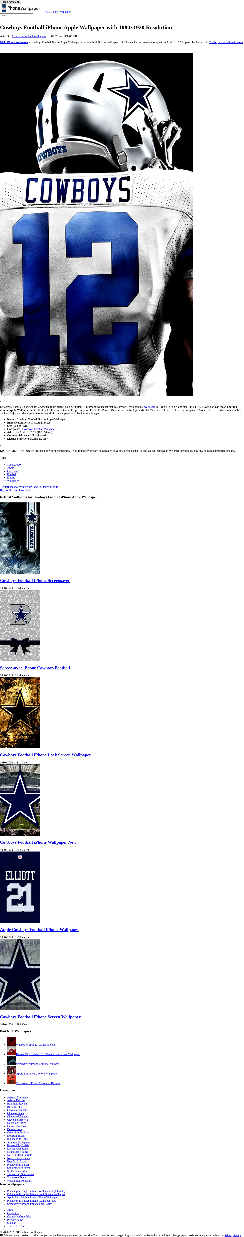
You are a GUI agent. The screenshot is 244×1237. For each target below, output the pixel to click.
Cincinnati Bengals (18, 1116)
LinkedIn (46, 486)
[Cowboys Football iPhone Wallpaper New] (20, 834)
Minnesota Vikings (17, 1151)
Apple (10, 467)
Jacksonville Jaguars (18, 1142)
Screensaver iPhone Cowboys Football (35, 667)
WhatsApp (25, 486)
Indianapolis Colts (17, 1138)
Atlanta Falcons (16, 1100)
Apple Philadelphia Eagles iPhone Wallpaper (32, 1197)
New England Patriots (19, 1154)
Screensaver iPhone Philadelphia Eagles (29, 1203)
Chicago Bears (15, 1113)
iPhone (11, 477)
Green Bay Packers (18, 1132)
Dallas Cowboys (16, 1122)
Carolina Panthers (17, 1109)
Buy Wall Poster (9, 490)
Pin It (55, 486)
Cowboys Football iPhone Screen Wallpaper (40, 1017)
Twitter (4, 486)
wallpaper (149, 406)
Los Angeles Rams (17, 1148)
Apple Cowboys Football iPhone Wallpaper (39, 929)
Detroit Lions (14, 1129)
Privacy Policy (15, 1219)
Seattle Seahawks (17, 1171)
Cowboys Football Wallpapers (29, 36)
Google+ (36, 486)
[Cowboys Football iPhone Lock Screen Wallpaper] (20, 747)
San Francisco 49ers (18, 1167)
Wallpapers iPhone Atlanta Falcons (35, 1044)
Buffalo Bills (14, 1106)
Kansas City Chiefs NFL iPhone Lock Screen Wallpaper (48, 1054)
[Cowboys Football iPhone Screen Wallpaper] (20, 1009)
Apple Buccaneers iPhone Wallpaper (37, 1073)
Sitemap (11, 1222)
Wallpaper (13, 480)
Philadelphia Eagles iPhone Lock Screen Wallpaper (36, 1194)
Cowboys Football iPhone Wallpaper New (38, 842)
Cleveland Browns (17, 1119)
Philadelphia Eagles (18, 1164)
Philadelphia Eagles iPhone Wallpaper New (31, 1200)
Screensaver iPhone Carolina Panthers (37, 1063)
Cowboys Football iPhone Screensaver (35, 580)
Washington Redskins (19, 1180)
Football (11, 474)
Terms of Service (16, 1226)
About (10, 1209)
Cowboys (12, 471)
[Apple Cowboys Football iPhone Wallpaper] (20, 921)
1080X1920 (14, 464)
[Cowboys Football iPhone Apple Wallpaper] (122, 224)
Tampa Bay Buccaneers (20, 1174)
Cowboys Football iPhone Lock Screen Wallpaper (45, 755)
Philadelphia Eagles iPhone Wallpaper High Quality (36, 1191)
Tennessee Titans (16, 1177)
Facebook (13, 486)
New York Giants (17, 1161)
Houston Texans (16, 1135)
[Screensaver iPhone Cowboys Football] (20, 660)
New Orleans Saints (18, 1158)
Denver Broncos (16, 1126)
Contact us (13, 1213)
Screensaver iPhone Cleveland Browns (38, 1083)
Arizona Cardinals (17, 1097)
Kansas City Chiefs (18, 1145)
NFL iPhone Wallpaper (58, 11)
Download (25, 490)
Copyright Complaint (19, 1216)
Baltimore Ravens (17, 1103)
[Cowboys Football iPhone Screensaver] (20, 572)
